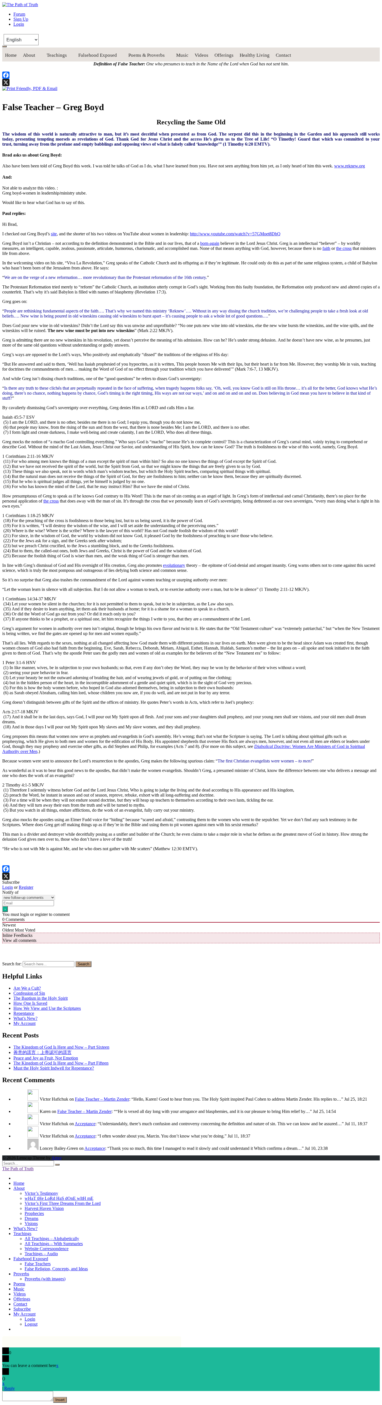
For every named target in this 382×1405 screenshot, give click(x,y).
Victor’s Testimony (41, 1193)
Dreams (31, 1218)
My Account (24, 1023)
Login (18, 24)
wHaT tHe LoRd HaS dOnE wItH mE (59, 1198)
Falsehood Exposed (97, 55)
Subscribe (22, 1309)
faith (326, 248)
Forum (19, 14)
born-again (209, 243)
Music (182, 55)
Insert (60, 1400)
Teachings (57, 55)
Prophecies (34, 1213)
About (29, 55)
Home (11, 55)
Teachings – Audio (41, 1253)
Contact (283, 55)
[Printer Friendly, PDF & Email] (29, 88)
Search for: (12, 963)
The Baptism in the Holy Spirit (40, 998)
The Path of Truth (18, 1168)
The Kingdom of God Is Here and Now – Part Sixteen (61, 1047)
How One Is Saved (30, 1003)
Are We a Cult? (27, 988)
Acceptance (85, 1123)
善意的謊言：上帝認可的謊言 (42, 1052)
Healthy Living (255, 55)
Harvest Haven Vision (44, 1208)
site (54, 233)
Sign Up (20, 19)
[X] (191, 82)
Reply (9, 1388)
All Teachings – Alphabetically (52, 1238)
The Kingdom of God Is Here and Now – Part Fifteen (61, 1063)
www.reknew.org (349, 166)
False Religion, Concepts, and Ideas (56, 1268)
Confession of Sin (29, 993)
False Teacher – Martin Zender (102, 1099)
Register (26, 887)
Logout (31, 1324)
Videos (201, 55)
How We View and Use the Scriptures (47, 1008)
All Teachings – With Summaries (54, 1243)
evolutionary (174, 565)
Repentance (23, 1013)
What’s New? (25, 1018)
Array (56, 1157)
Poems (19, 1283)
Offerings (224, 55)
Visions (31, 1223)
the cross (344, 248)
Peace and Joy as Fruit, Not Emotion (45, 1058)
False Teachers (38, 1263)
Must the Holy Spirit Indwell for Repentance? (53, 1068)
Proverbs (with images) (45, 1278)
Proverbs (21, 1273)
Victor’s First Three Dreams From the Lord (63, 1203)
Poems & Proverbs (146, 55)
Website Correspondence (47, 1248)
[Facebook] (191, 75)
